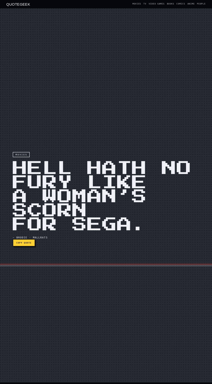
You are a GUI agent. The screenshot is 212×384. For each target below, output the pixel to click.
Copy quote (24, 243)
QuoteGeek (18, 4)
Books (170, 4)
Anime (191, 4)
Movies (136, 4)
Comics (180, 4)
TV (144, 4)
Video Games (157, 4)
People (201, 4)
